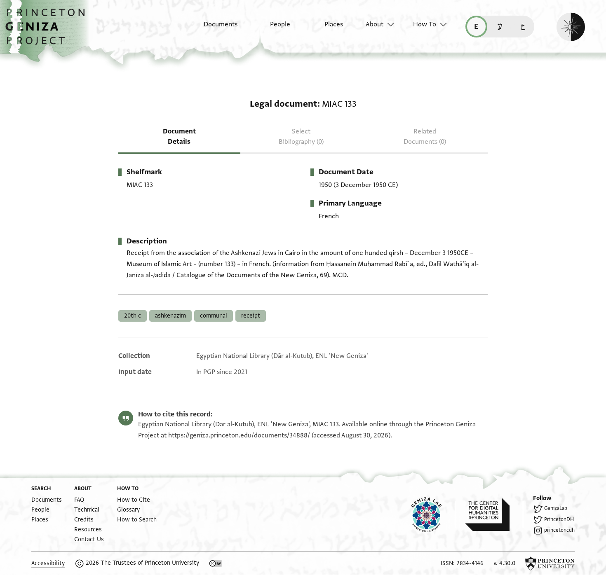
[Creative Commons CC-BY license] (215, 563)
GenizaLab (555, 508)
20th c (132, 316)
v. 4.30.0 (504, 563)
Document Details (179, 136)
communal (213, 316)
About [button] (374, 24)
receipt (250, 316)
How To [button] (424, 24)
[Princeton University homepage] (550, 563)
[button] (48, 31)
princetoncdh (559, 530)
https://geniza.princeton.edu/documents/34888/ (239, 435)
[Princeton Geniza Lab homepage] (433, 514)
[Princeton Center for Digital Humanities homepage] (494, 514)
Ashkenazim (170, 316)
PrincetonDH (559, 519)
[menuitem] (213, 28)
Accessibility (48, 563)
